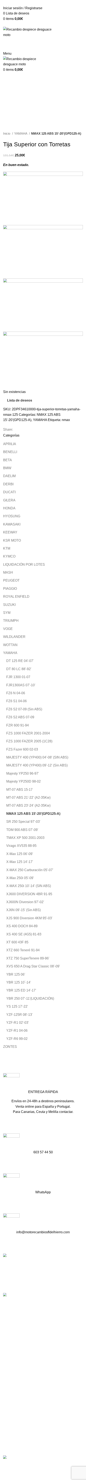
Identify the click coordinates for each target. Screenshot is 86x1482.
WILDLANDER (14, 637)
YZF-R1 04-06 (17, 1030)
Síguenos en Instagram (21, 1354)
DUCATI (9, 492)
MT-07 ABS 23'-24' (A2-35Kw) (28, 805)
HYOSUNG (11, 516)
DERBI (8, 484)
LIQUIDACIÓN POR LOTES (24, 564)
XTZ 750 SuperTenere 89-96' (27, 958)
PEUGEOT (11, 580)
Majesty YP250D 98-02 (23, 781)
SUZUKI (9, 604)
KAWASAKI (11, 524)
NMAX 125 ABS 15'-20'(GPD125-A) (56, 133)
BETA (7, 460)
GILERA (9, 500)
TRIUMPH (11, 620)
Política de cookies (17, 1442)
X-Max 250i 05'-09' (20, 878)
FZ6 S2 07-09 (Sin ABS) (24, 709)
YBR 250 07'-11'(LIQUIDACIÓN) (30, 998)
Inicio (7, 133)
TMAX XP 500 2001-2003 (25, 837)
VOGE (8, 629)
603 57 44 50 (13, 1332)
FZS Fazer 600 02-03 (22, 749)
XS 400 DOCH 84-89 (22, 926)
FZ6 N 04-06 (15, 693)
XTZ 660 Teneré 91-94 (23, 950)
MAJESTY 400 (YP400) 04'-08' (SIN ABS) (37, 757)
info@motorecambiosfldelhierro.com (30, 1339)
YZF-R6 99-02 (17, 1038)
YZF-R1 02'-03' (17, 1022)
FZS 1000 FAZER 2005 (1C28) (29, 741)
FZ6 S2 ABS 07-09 (20, 717)
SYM (6, 612)
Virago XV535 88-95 (21, 845)
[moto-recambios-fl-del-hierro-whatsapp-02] (11, 1181)
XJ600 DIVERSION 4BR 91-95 (29, 894)
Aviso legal (11, 1426)
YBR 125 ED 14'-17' (21, 990)
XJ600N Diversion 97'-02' (25, 902)
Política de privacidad (19, 1434)
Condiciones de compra (20, 1418)
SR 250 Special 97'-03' (23, 821)
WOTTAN (10, 645)
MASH (8, 572)
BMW (7, 468)
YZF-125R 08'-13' (19, 1014)
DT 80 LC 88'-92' (18, 669)
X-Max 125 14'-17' (19, 862)
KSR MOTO (12, 540)
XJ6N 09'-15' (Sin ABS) (23, 910)
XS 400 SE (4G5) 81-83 (23, 934)
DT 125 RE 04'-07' (20, 661)
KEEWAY (10, 532)
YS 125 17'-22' (17, 1006)
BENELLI (10, 452)
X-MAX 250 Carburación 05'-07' (29, 870)
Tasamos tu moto (15, 1384)
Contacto (9, 1392)
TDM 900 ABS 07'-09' (22, 830)
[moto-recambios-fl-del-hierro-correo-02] (11, 1221)
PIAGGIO (10, 588)
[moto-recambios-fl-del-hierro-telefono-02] (11, 1141)
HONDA (9, 508)
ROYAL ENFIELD (16, 596)
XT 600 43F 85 (17, 942)
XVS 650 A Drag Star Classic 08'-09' (33, 966)
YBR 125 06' (15, 974)
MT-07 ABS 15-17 (19, 789)
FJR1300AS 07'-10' (20, 685)
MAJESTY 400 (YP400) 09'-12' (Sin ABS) (37, 765)
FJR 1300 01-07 (18, 677)
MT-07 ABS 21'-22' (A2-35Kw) (28, 797)
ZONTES (10, 1046)
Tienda (8, 1376)
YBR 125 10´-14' (18, 982)
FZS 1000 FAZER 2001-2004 (28, 733)
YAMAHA (21, 133)
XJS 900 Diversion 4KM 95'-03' (29, 918)
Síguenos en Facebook (21, 1346)
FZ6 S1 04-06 (16, 701)
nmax (66, 420)
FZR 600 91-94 (17, 725)
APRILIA (9, 444)
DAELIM (9, 476)
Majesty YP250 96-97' (22, 773)
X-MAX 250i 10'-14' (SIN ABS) (28, 886)
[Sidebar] (5, 1466)
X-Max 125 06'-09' (19, 854)
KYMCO (9, 556)
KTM (6, 548)
